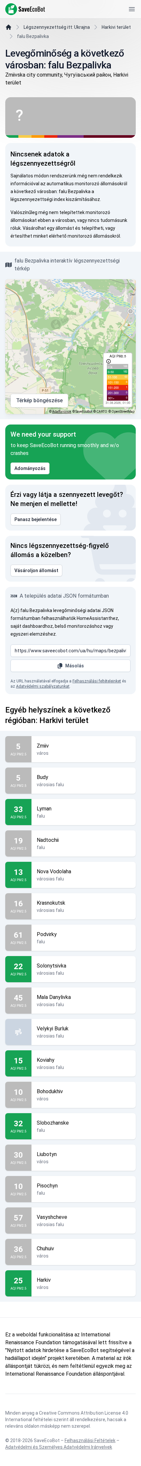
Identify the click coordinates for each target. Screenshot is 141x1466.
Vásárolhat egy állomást (48, 228)
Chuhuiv (45, 1248)
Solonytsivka (51, 966)
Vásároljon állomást (36, 570)
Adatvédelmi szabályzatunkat (43, 686)
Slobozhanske (53, 1123)
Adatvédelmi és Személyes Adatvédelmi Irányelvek (58, 1447)
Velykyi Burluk (53, 1028)
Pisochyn (47, 1186)
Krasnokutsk (51, 903)
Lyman (44, 808)
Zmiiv (43, 746)
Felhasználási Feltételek (90, 1440)
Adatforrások (61, 411)
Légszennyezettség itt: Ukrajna (57, 27)
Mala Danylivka (54, 997)
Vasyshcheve (52, 1217)
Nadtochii (48, 840)
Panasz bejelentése (35, 519)
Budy (42, 777)
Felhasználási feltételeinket (96, 681)
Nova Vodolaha (54, 871)
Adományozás (30, 468)
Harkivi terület (116, 27)
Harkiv (44, 1280)
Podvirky (47, 934)
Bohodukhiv (50, 1091)
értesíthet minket (29, 236)
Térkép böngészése (39, 400)
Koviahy (45, 1060)
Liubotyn (47, 1154)
